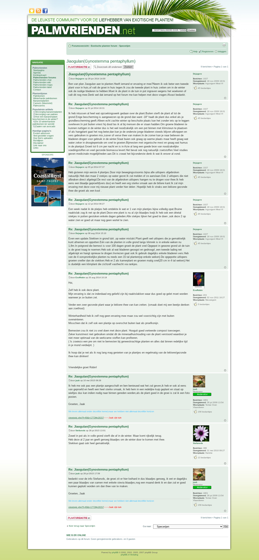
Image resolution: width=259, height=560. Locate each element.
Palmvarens (39, 105)
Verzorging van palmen (46, 114)
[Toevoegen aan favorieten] (32, 13)
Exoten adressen (41, 133)
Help (195, 51)
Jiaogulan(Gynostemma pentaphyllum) (101, 61)
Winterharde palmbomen (45, 98)
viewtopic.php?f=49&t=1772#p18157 (86, 417)
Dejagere (79, 79)
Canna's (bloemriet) (42, 103)
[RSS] (38, 13)
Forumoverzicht (80, 46)
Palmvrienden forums (44, 77)
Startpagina (38, 70)
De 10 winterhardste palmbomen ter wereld (44, 122)
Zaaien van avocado (45, 126)
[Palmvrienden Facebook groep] (45, 13)
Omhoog (225, 98)
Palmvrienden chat (42, 80)
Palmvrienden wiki (42, 82)
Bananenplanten (41, 101)
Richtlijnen (38, 140)
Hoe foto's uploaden (43, 138)
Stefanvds (80, 430)
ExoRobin (80, 277)
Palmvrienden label (42, 87)
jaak (77, 380)
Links (35, 148)
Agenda (37, 72)
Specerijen (124, 46)
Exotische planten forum (104, 46)
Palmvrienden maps (43, 85)
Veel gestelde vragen (43, 135)
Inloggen (222, 51)
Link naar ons (40, 145)
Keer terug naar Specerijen (82, 526)
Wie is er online (76, 535)
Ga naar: (147, 526)
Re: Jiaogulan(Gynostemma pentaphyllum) (98, 104)
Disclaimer (38, 143)
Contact (37, 89)
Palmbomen (39, 96)
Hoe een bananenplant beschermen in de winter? (45, 117)
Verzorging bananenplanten (48, 112)
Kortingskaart (39, 75)
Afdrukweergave (224, 45)
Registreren (207, 51)
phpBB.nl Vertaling (129, 555)
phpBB (115, 552)
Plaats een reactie (75, 65)
